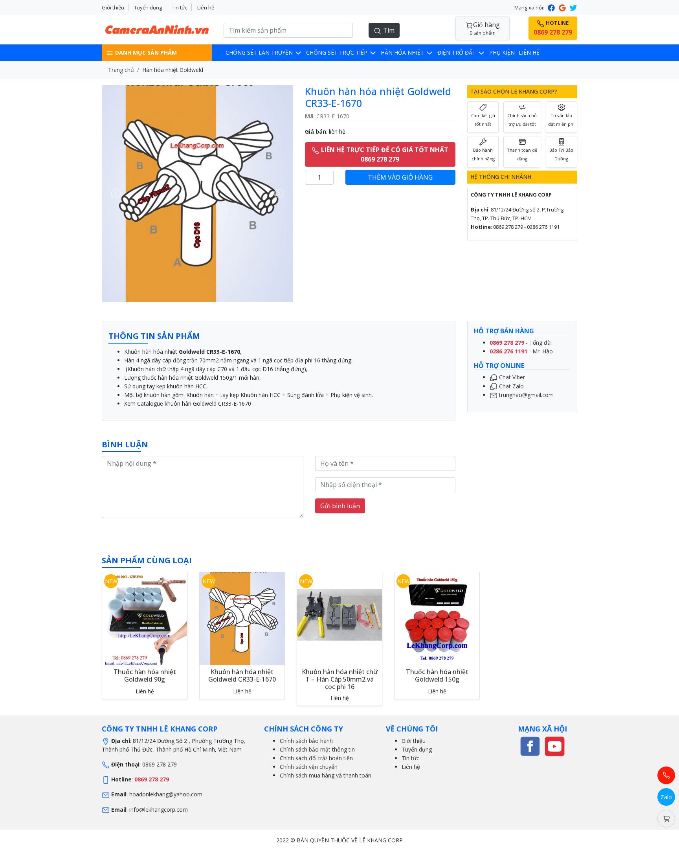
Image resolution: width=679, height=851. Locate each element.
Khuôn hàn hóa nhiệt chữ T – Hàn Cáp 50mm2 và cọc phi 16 (340, 679)
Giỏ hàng (485, 28)
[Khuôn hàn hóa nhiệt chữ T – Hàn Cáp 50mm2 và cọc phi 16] (339, 614)
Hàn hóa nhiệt (403, 52)
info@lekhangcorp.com (158, 809)
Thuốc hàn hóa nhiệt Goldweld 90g (145, 675)
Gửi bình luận (340, 506)
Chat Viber (511, 377)
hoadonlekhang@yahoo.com (165, 794)
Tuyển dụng (148, 7)
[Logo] (157, 29)
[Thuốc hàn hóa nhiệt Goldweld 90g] (144, 622)
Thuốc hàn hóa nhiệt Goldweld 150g (437, 675)
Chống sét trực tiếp (337, 52)
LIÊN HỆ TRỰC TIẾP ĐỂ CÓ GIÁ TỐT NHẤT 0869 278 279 (383, 154)
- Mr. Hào (521, 351)
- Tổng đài (521, 342)
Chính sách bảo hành (306, 740)
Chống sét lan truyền (260, 52)
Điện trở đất (457, 52)
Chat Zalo (510, 386)
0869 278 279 (151, 779)
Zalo (666, 797)
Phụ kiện (502, 52)
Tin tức (179, 7)
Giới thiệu (113, 7)
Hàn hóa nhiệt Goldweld (172, 70)
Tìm (388, 30)
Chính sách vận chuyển (309, 766)
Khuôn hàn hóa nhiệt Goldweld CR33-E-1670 (242, 675)
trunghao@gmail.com (525, 394)
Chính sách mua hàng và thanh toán (325, 775)
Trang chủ (121, 70)
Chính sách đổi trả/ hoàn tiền (316, 758)
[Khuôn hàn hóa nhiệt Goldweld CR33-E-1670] (242, 619)
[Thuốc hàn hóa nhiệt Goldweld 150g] (437, 622)
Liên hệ (205, 7)
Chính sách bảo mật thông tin (317, 749)
